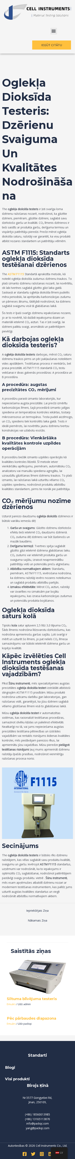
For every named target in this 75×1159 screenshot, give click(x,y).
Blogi (10, 1067)
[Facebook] (24, 1154)
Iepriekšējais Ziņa (37, 910)
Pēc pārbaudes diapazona (31, 1018)
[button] (53, 31)
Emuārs (11, 1004)
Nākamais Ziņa (37, 920)
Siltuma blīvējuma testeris (32, 998)
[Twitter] (33, 1154)
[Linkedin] (50, 1154)
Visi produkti (17, 1079)
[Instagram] (42, 1154)
